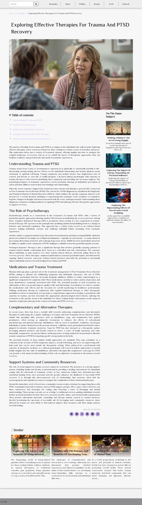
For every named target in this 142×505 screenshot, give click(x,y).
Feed (111, 4)
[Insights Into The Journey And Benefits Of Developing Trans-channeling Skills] (71, 446)
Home (11, 13)
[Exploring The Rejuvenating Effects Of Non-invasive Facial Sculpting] (118, 195)
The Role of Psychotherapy (24, 125)
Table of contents (23, 115)
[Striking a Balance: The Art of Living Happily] (118, 128)
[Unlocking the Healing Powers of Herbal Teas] (111, 446)
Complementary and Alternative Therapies (31, 134)
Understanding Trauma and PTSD (27, 120)
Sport (67, 4)
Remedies (53, 4)
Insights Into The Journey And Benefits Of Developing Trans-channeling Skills (71, 454)
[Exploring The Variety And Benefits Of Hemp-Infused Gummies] (30, 446)
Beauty (97, 4)
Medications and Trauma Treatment (28, 129)
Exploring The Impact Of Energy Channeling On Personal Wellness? (118, 173)
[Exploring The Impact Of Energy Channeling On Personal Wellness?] (118, 160)
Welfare (82, 4)
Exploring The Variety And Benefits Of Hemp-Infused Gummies (28, 454)
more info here (80, 301)
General (125, 4)
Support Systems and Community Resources (32, 139)
